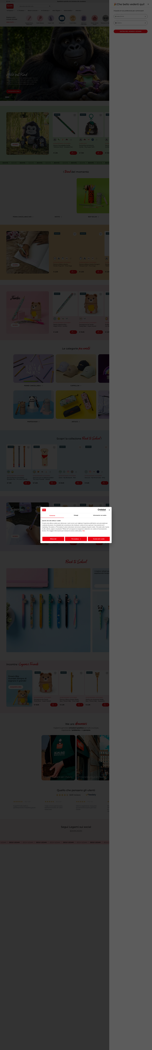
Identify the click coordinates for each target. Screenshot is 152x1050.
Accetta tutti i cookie (98, 539)
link (83, 530)
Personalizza (75, 539)
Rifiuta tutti (53, 539)
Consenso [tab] (52, 515)
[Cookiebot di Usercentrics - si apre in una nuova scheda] (99, 510)
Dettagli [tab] (76, 515)
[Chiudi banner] (109, 510)
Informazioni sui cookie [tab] (99, 515)
